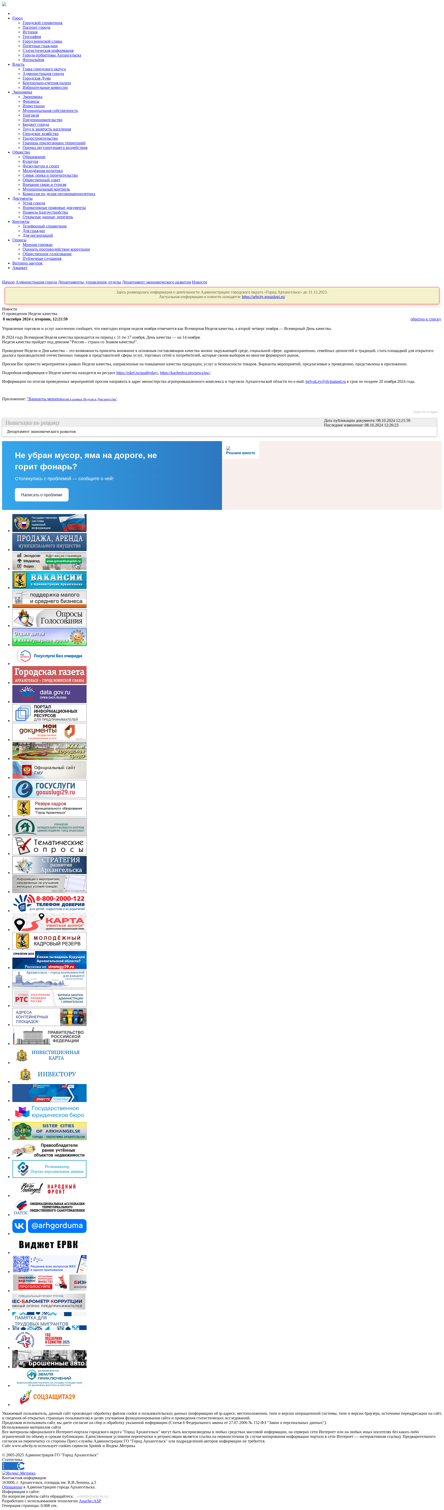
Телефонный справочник (45, 226)
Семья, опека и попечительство (50, 175)
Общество (21, 152)
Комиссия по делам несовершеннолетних (59, 194)
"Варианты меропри (44, 399)
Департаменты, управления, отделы (89, 282)
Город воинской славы (42, 41)
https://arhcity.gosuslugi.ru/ (263, 297)
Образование (34, 157)
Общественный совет (41, 180)
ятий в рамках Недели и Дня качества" (89, 399)
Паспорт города (36, 27)
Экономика (22, 92)
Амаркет (19, 267)
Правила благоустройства (45, 212)
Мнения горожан (38, 244)
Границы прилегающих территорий (54, 143)
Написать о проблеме (41, 495)
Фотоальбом (33, 60)
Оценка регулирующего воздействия (55, 147)
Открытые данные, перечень (48, 217)
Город (17, 18)
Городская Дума (37, 78)
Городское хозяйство (41, 133)
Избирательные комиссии (45, 87)
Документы (22, 198)
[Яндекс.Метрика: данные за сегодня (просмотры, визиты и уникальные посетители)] (18, 1473)
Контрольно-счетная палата (47, 83)
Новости (199, 282)
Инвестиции (34, 106)
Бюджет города (36, 124)
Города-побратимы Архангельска (52, 55)
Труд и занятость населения (47, 129)
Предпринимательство (42, 120)
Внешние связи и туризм (44, 184)
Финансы (31, 101)
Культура (30, 161)
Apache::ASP (90, 1501)
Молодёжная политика (43, 170)
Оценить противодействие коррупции (56, 249)
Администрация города (43, 73)
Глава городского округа (44, 69)
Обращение (12, 1487)
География (32, 36)
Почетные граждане (40, 46)
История (30, 32)
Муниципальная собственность (50, 110)
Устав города (34, 203)
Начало (8, 282)
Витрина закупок (27, 263)
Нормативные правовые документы (54, 207)
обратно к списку (426, 319)
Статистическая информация (48, 50)
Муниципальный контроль (46, 189)
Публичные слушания (42, 258)
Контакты (21, 221)
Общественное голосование (47, 254)
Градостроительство (40, 138)
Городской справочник (43, 23)
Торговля (31, 115)
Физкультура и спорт (41, 166)
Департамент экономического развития (156, 282)
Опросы (19, 240)
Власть (18, 64)
